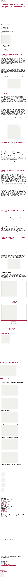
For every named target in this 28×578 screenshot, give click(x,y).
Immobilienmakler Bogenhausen (6, 397)
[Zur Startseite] (3, 1)
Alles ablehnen (4, 565)
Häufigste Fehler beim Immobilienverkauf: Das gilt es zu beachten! (12, 424)
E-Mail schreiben (6, 50)
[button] (26, 1)
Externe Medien (4, 563)
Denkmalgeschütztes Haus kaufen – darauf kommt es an (11, 464)
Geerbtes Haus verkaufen (5, 410)
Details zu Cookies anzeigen (6, 564)
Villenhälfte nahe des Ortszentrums (4, 378)
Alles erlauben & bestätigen (11, 565)
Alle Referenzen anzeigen (3, 364)
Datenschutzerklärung (7, 557)
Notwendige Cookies (4, 561)
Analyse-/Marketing (4, 562)
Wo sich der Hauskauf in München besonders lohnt (10, 437)
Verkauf (4, 276)
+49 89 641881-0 (6, 49)
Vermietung (12, 276)
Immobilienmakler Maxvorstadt (6, 451)
